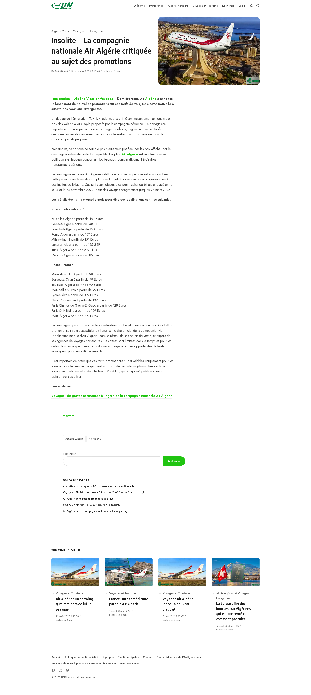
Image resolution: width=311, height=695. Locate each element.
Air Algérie (130, 154)
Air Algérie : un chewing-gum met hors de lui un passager (96, 511)
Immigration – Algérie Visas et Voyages (82, 98)
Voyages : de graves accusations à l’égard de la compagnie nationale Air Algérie (111, 396)
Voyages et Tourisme (69, 593)
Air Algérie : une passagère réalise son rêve (88, 498)
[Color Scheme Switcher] (251, 5)
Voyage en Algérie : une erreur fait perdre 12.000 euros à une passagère (105, 492)
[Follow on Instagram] (60, 670)
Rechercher (69, 454)
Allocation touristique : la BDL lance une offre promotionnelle (98, 486)
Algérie (150, 98)
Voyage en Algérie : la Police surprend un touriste (92, 504)
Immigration (97, 31)
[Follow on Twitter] (67, 670)
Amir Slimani (61, 71)
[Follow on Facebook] (53, 670)
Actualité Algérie (74, 439)
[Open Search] (258, 5)
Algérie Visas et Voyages (67, 31)
